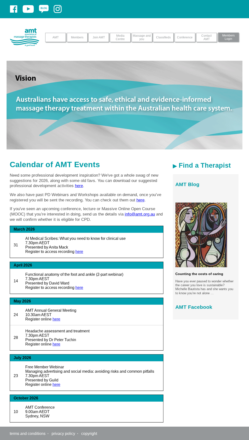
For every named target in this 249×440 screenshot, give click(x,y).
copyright (89, 433)
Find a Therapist (204, 165)
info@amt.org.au (140, 214)
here (79, 185)
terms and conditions (27, 433)
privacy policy (63, 433)
